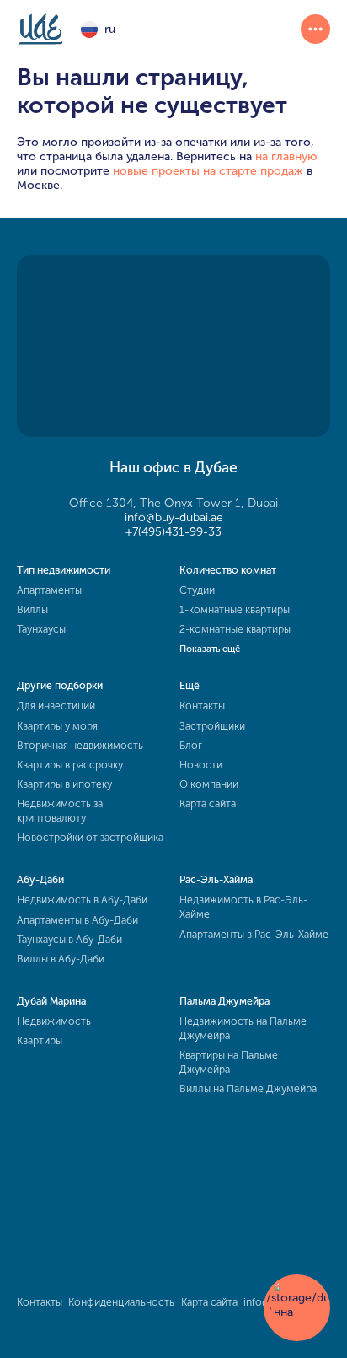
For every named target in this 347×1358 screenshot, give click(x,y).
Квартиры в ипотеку (64, 784)
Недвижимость (54, 1021)
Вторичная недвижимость (80, 745)
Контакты (202, 705)
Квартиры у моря (57, 725)
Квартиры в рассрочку (70, 764)
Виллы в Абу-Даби (60, 958)
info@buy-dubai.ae (174, 517)
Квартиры (39, 1040)
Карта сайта (207, 803)
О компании (208, 784)
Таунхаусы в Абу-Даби (69, 939)
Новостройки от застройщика (90, 837)
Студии (197, 590)
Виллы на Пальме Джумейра (248, 1088)
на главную (286, 156)
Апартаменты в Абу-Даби (77, 919)
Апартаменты (49, 590)
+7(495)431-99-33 (173, 532)
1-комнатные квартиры (234, 609)
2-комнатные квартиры (235, 628)
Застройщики (212, 725)
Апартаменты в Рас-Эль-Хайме (253, 934)
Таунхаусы (41, 628)
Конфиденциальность (121, 1302)
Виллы (32, 609)
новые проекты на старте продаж (208, 171)
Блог (190, 745)
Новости (200, 764)
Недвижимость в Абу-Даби (82, 899)
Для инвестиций (56, 705)
